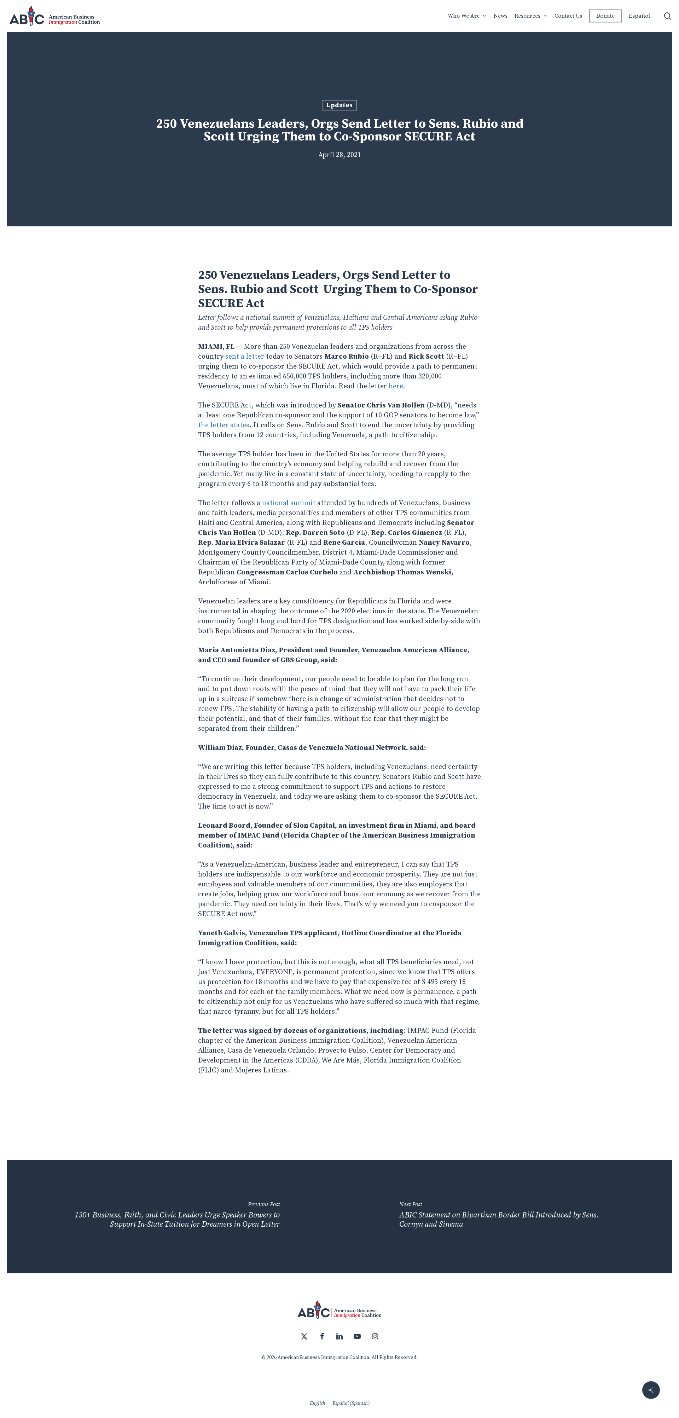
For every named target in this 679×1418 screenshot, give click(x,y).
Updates (339, 105)
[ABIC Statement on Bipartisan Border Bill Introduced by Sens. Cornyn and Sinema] (506, 1216)
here (396, 386)
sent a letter (244, 356)
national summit (288, 503)
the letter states (223, 425)
